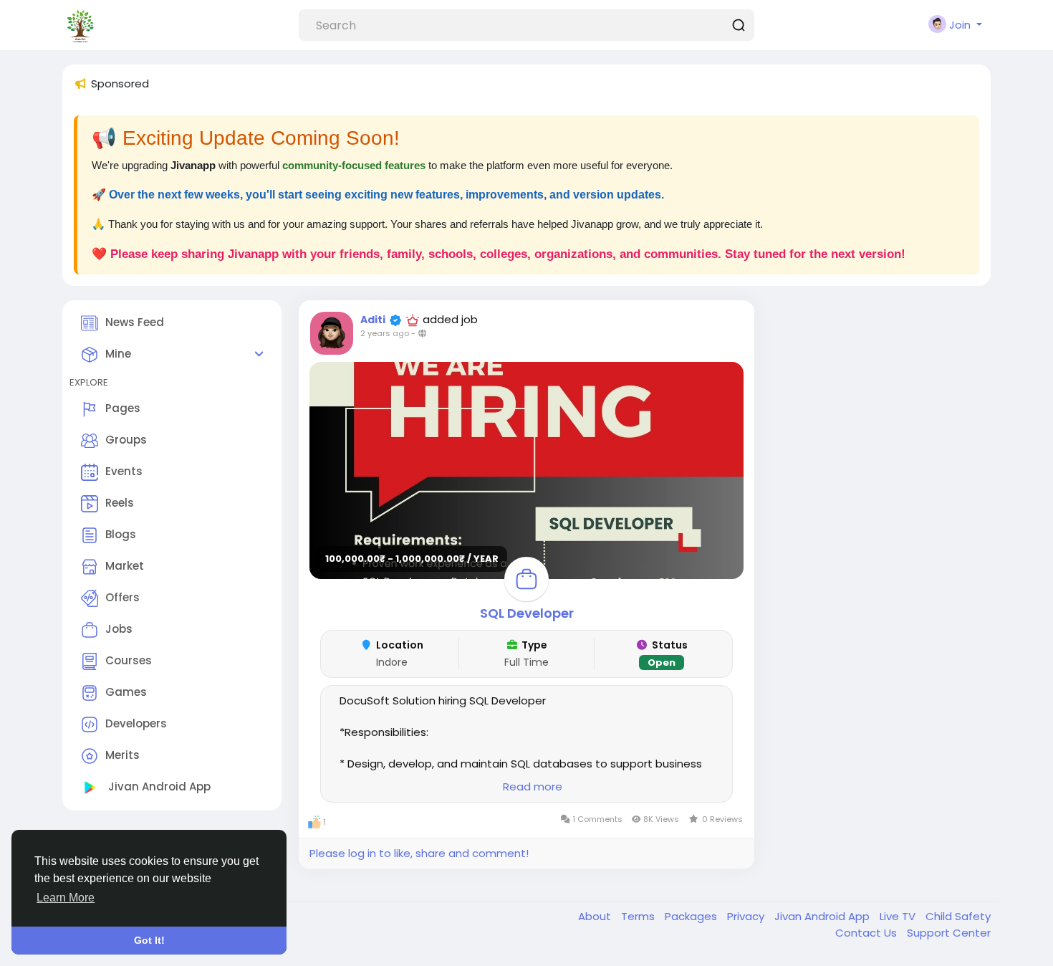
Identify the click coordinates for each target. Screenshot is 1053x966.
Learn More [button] (66, 897)
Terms (639, 916)
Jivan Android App (158, 787)
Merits (122, 755)
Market (124, 566)
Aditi (372, 319)
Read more (532, 786)
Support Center (949, 932)
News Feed (134, 322)
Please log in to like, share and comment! (419, 853)
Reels (119, 503)
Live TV (899, 916)
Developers (136, 724)
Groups (126, 440)
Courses (128, 661)
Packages (692, 916)
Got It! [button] (149, 940)
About (596, 916)
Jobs (119, 629)
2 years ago (384, 333)
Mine (118, 353)
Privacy (747, 916)
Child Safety (958, 916)
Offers (122, 598)
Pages (122, 408)
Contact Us (867, 932)
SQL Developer (527, 613)
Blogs (120, 534)
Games (126, 692)
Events (124, 471)
